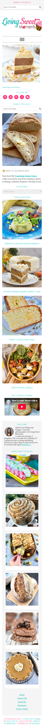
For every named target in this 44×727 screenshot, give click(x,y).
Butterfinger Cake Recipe (11, 87)
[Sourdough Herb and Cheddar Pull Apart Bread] (22, 550)
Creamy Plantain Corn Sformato (22, 244)
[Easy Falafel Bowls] (22, 364)
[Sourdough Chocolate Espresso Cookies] (22, 629)
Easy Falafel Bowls (22, 388)
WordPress (34, 723)
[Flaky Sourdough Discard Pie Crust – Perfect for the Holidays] (22, 668)
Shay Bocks (12, 721)
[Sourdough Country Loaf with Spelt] (22, 589)
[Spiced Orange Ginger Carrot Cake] (22, 268)
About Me (22, 702)
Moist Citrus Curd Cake (22, 340)
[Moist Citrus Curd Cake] (22, 316)
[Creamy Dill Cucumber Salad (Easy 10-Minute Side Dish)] (22, 471)
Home (22, 695)
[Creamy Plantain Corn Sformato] (22, 220)
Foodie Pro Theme (31, 719)
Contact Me (22, 698)
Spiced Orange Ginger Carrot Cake (22, 292)
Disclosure (22, 705)
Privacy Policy (22, 709)
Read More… (26, 445)
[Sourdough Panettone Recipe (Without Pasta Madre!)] (22, 510)
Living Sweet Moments (22, 22)
